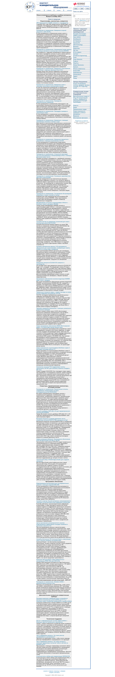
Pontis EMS (76, 70)
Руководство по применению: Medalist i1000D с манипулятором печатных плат (50, 582)
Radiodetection (77, 72)
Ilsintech (75, 67)
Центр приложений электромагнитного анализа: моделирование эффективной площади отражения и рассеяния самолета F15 (52, 524)
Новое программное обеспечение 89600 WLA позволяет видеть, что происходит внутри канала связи (53, 326)
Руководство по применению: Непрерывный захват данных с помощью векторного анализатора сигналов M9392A (53, 50)
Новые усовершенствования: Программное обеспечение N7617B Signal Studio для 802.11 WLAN (53, 439)
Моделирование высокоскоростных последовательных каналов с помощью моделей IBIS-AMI (52, 484)
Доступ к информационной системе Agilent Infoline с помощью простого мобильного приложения (51, 621)
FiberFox (76, 63)
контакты (57, 672)
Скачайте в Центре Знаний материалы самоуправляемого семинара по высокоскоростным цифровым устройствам (53, 501)
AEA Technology (78, 44)
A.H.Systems (77, 41)
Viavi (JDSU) (77, 37)
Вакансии (76, 116)
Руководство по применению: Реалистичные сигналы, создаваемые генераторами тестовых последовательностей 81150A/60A (52, 390)
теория (51, 672)
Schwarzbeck (77, 74)
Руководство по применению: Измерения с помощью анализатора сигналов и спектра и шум (52, 121)
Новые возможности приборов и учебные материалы (79, 112)
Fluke (75, 57)
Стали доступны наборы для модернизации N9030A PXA (53, 656)
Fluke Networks (77, 59)
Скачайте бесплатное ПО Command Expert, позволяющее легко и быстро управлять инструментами (53, 539)
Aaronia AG (76, 42)
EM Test (75, 50)
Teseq (75, 78)
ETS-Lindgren (77, 52)
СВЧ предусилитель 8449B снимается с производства (52, 23)
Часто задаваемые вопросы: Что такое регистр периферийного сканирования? (50, 636)
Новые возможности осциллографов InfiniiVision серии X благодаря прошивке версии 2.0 (53, 348)
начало (45, 671)
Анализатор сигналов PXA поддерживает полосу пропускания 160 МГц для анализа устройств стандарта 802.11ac (53, 368)
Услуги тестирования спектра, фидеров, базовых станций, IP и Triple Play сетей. (81, 86)
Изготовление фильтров (80, 118)
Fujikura (75, 61)
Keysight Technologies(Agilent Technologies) (79, 34)
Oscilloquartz (77, 39)
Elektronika (76, 48)
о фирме (62, 671)
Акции (75, 107)
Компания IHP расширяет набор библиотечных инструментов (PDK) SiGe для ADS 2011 (50, 560)
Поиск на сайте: (78, 11)
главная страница (54, 671)
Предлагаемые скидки (80, 109)
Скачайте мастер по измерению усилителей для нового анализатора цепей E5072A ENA (52, 222)
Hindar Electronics (78, 65)
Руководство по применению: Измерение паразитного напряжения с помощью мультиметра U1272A (52, 140)
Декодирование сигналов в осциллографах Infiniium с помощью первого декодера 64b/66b (52, 203)
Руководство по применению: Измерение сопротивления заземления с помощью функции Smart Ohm (53, 69)
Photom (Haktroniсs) (79, 68)
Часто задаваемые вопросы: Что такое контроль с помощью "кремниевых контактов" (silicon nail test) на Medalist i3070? (52, 643)
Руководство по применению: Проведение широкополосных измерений (48, 101)
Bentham (76, 46)
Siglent (75, 76)
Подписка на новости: (81, 122)
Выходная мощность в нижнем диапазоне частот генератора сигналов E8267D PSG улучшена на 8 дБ (52, 419)
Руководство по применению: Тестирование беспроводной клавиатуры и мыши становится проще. (53, 194)
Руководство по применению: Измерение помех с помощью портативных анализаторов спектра (51, 85)
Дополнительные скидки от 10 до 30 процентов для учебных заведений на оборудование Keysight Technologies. (81, 99)
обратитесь (82, 20)
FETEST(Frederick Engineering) (80, 54)
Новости (75, 105)
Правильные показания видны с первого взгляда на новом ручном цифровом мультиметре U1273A (53, 292)
